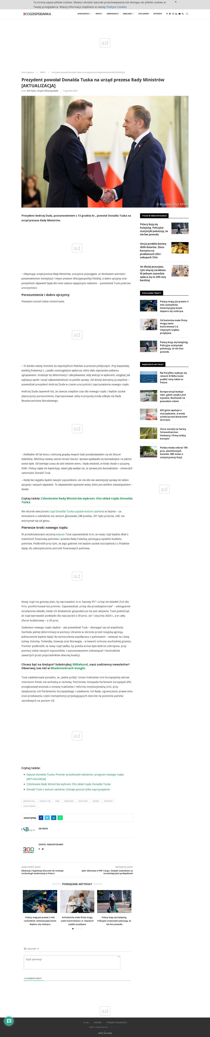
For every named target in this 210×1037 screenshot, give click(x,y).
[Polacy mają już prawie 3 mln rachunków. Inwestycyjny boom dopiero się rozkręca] (40, 901)
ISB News (31, 90)
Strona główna (27, 72)
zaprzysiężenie (29, 806)
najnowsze (68, 801)
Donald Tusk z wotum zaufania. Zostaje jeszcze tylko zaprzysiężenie (68, 789)
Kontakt (98, 1022)
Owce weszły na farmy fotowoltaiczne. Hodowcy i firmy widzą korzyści (173, 433)
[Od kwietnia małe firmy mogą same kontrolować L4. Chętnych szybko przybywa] (77, 901)
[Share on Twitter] (47, 817)
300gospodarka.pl (114, 1027)
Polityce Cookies (117, 7)
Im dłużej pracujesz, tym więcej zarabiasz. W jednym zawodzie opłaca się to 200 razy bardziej (153, 273)
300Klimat (127, 13)
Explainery (143, 13)
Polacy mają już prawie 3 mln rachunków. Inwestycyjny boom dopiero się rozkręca (40, 921)
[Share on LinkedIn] (53, 817)
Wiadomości (83, 13)
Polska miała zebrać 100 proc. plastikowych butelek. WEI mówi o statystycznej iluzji (173, 452)
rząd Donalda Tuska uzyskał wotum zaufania (76, 511)
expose (60, 534)
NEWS (42, 72)
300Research (112, 13)
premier (96, 801)
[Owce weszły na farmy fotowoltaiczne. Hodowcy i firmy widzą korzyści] (148, 433)
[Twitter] (170, 13)
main (57, 801)
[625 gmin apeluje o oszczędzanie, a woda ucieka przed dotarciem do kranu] (148, 414)
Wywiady (157, 13)
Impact (99, 13)
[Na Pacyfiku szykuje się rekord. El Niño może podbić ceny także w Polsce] (148, 377)
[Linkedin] (176, 13)
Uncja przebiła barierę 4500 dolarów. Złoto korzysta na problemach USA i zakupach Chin (153, 250)
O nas (86, 1022)
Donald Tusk (45, 801)
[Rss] (183, 13)
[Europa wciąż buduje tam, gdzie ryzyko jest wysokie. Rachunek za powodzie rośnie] (148, 395)
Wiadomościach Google (68, 668)
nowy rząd (83, 801)
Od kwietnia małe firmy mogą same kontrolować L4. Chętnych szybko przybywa (77, 921)
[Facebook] (167, 13)
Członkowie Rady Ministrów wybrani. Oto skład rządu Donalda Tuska (77, 500)
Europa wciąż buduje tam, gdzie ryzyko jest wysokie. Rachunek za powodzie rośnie (173, 396)
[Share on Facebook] (41, 817)
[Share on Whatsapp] (60, 817)
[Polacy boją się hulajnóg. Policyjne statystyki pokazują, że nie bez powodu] (114, 901)
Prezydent (108, 801)
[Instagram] (173, 13)
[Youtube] (180, 13)
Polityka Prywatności (117, 1022)
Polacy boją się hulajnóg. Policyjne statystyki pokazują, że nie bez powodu (114, 921)
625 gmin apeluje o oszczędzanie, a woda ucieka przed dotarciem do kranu (173, 415)
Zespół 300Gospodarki (47, 90)
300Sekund (80, 664)
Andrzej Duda (29, 801)
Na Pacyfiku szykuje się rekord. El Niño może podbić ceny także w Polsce (173, 377)
